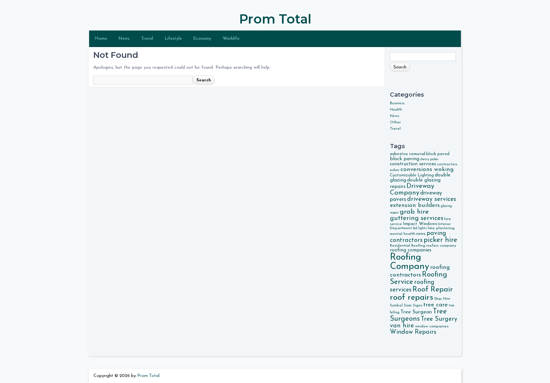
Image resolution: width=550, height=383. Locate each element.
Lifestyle (173, 38)
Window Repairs (413, 332)
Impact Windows (420, 224)
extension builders (415, 205)
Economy (202, 38)
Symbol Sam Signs (406, 305)
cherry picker (429, 159)
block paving (404, 158)
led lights (420, 228)
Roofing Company (409, 262)
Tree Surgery (439, 319)
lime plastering (441, 228)
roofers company (441, 246)
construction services (413, 164)
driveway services (431, 199)
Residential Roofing (407, 246)
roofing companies (410, 250)
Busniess (397, 103)
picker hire (440, 240)
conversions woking (427, 170)
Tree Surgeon (416, 312)
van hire (402, 326)
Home (101, 38)
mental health (402, 234)
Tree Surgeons (418, 315)
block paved (437, 154)
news (421, 234)
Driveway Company (412, 189)
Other (395, 122)
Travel (147, 38)
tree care (435, 305)
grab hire (414, 212)
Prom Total (275, 19)
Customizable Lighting (412, 175)
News (124, 38)
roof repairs (411, 297)
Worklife (231, 38)
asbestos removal (407, 154)
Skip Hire (442, 299)
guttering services (416, 218)
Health (396, 110)
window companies (431, 326)
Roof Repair (432, 289)
